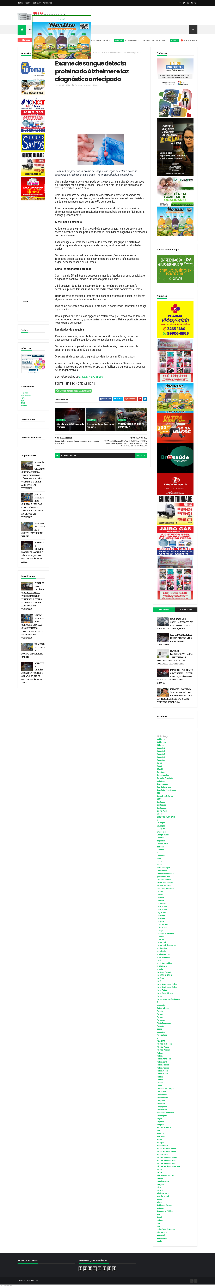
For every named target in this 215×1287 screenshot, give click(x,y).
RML (159, 1131)
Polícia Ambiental (164, 1059)
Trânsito (160, 1208)
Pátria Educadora (164, 1023)
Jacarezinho (162, 906)
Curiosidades (162, 784)
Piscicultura (162, 1035)
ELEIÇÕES (161, 829)
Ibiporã (160, 892)
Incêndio (160, 898)
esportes (161, 841)
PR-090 (160, 1083)
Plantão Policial (163, 1050)
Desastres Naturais (165, 796)
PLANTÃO (161, 1041)
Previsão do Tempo (165, 1089)
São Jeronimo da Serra (166, 1161)
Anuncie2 (161, 751)
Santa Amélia (162, 1146)
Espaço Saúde (163, 835)
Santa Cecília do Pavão (166, 1151)
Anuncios (161, 760)
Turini (159, 1217)
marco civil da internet (166, 945)
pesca (159, 1029)
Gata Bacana (162, 871)
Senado (160, 1178)
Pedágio (160, 1026)
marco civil (161, 942)
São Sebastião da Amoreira (168, 1166)
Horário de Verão (164, 886)
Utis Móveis (162, 1232)
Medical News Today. (91, 376)
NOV (159, 981)
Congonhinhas (163, 775)
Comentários (186, 610)
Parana (159, 1014)
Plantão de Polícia (164, 1044)
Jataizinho (161, 916)
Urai (158, 1223)
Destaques (80, 85)
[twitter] (184, 3)
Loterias (160, 939)
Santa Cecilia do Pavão (166, 1149)
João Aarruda (162, 924)
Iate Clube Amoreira (165, 889)
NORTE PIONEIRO (164, 975)
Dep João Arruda (164, 787)
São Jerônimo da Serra (166, 1163)
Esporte (160, 838)
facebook (140, 455)
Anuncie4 (161, 757)
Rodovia (160, 1134)
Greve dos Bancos (165, 883)
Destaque (161, 802)
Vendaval (161, 1235)
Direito (160, 814)
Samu (159, 1140)
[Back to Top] (195, 1281)
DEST (159, 799)
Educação (161, 823)
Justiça (160, 931)
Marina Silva (162, 948)
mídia (159, 960)
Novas (96, 85)
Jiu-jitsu (160, 921)
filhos (159, 865)
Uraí (158, 1226)
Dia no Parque (162, 811)
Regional (160, 1122)
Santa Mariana (162, 1155)
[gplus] (195, 3)
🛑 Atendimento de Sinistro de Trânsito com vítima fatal (177, 40)
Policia (159, 1053)
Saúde (159, 1172)
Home (20, 3)
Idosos (160, 895)
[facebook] (180, 3)
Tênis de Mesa (163, 1193)
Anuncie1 (161, 748)
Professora (162, 1095)
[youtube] (188, 3)
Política (160, 1080)
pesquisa (161, 1032)
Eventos (160, 850)
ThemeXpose (32, 1281)
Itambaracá (161, 904)
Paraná (159, 1017)
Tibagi (159, 1202)
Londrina (160, 936)
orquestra (161, 1005)
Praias (159, 1086)
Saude (159, 1169)
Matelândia (161, 951)
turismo (160, 1220)
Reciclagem (162, 1116)
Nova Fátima (162, 990)
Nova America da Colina (167, 984)
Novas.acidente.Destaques (168, 999)
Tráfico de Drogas (164, 1205)
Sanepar (160, 1143)
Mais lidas (164, 610)
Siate (159, 1187)
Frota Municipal (163, 868)
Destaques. (162, 808)
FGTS (159, 862)
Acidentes (161, 742)
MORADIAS (162, 966)
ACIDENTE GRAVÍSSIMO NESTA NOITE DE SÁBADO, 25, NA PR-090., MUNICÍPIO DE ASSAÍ (32, 552)
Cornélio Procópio (165, 778)
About (28, 3)
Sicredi (160, 1190)
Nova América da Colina (167, 987)
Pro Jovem (161, 1092)
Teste (159, 1199)
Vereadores (162, 1238)
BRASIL (160, 769)
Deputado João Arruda (166, 790)
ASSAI (159, 763)
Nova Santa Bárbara (165, 993)
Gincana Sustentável (165, 874)
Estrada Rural (162, 844)
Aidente (160, 745)
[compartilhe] (73, 392)
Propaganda (162, 1107)
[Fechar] (62, 19)
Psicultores (162, 1110)
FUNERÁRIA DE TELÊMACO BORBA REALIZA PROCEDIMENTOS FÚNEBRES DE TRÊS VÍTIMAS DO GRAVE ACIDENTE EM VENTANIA (32, 475)
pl (157, 1038)
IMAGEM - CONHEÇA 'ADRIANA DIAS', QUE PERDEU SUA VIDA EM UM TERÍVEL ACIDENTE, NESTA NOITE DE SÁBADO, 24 (174, 695)
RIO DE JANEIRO (164, 1128)
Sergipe (160, 1184)
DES (158, 793)
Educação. (161, 826)
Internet (160, 901)
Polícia (159, 1056)
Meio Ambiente (163, 957)
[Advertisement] (33, 245)
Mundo (89, 85)
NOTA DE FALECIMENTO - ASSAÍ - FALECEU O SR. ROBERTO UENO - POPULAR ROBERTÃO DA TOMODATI (175, 657)
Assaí (159, 766)
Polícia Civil (162, 1062)
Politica (160, 1077)
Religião (160, 1125)
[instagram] (192, 3)
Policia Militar (162, 1071)
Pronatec (161, 1104)
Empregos (161, 832)
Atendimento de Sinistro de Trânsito (70, 425)
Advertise (47, 3)
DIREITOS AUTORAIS (166, 817)
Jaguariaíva (161, 912)
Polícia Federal (163, 1068)
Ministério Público (164, 963)
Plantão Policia (163, 1047)
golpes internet (163, 877)
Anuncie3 (161, 754)
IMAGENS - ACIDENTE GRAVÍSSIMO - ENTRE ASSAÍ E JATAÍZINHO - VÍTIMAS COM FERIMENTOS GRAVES (175, 676)
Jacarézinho (162, 910)
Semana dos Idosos (165, 1175)
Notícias (160, 978)
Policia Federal (163, 1065)
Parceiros (161, 1020)
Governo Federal (164, 880)
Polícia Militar (162, 1074)
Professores (162, 1098)
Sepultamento (163, 1181)
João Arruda (162, 927)
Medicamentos (163, 954)
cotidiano (161, 781)
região (159, 1119)
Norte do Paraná (164, 972)
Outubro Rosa (162, 1008)
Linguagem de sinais (165, 933)
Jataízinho (161, 918)
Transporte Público (165, 1211)
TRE (158, 1214)
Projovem (161, 1101)
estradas (160, 847)
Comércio (161, 772)
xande (159, 1241)
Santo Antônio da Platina (167, 1157)
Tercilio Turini (163, 1196)
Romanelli (161, 1137)
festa (159, 859)
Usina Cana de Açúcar (166, 1229)
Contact (37, 3)
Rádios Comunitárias (165, 1113)
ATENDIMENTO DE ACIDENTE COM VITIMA (113, 40)
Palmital (160, 1011)
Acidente (142, 40)
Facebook (161, 856)
